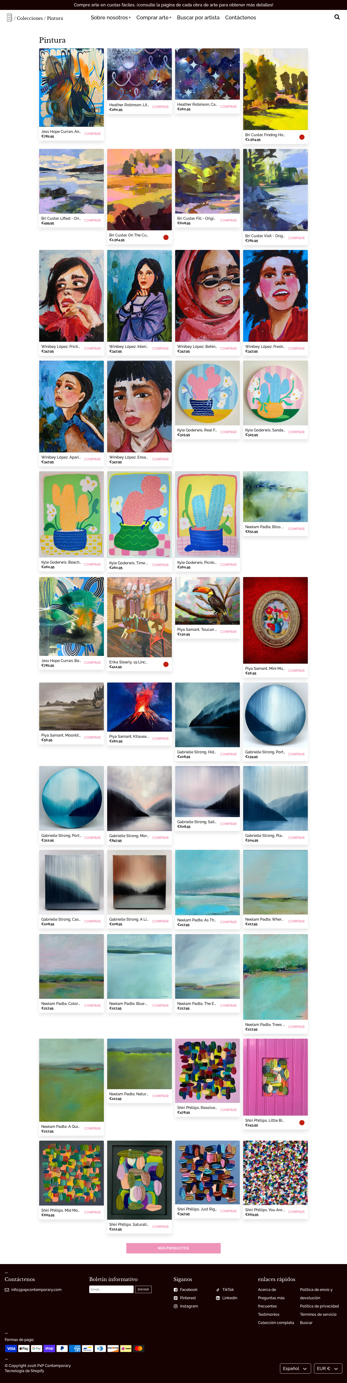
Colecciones (30, 18)
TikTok (228, 1289)
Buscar (306, 1322)
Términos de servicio (318, 1314)
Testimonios (268, 1314)
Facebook (189, 1289)
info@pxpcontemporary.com (36, 1289)
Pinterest (188, 1298)
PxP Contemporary (54, 1365)
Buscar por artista (198, 17)
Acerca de (267, 1289)
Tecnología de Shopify (24, 1371)
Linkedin (229, 1298)
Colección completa (276, 1322)
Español (291, 1368)
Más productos (173, 1248)
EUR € (323, 1368)
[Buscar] (337, 17)
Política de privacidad (319, 1306)
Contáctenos (240, 17)
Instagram (189, 1306)
